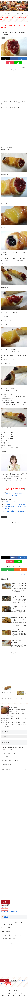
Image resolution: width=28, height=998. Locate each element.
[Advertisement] (14, 85)
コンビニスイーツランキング (8, 907)
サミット (4, 516)
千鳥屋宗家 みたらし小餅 (8, 764)
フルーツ (4, 519)
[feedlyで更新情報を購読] (7, 569)
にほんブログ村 (14, 495)
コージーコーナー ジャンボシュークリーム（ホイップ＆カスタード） (12, 748)
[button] (25, 769)
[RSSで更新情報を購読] (20, 569)
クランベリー (18, 516)
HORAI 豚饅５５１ (6, 757)
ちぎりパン (11, 516)
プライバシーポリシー (20, 993)
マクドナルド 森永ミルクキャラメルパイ (12, 760)
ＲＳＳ (6, 917)
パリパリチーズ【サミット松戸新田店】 (14, 511)
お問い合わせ (7, 993)
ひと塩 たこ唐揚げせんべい (8, 753)
